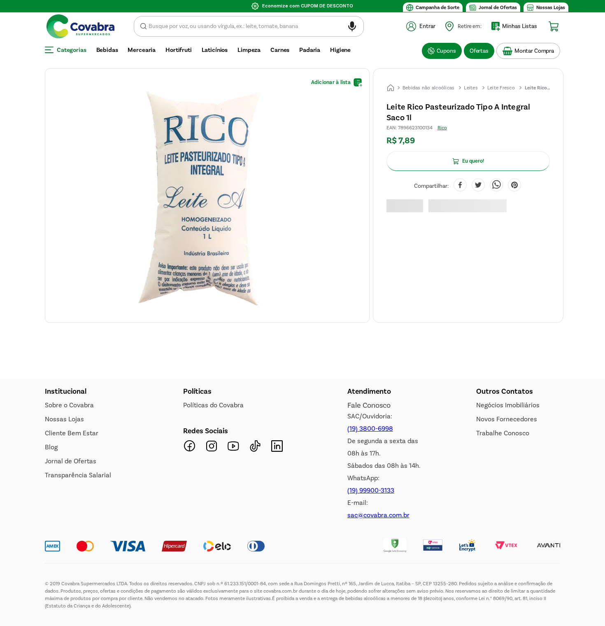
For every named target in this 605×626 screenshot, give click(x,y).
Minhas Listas (519, 26)
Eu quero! (473, 161)
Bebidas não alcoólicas (429, 88)
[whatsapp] (496, 185)
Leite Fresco (501, 88)
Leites (471, 88)
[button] (352, 28)
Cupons (446, 50)
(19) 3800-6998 (370, 428)
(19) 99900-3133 (370, 490)
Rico (442, 128)
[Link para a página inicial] (390, 88)
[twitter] (478, 185)
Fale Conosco (369, 405)
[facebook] (460, 185)
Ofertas (479, 50)
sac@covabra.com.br (378, 515)
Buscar (143, 26)
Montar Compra (534, 50)
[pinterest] (514, 185)
